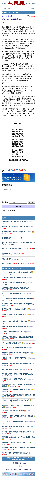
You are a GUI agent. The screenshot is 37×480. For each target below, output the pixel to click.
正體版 (33, 3)
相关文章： (5, 218)
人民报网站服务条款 (18, 463)
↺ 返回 (4, 3)
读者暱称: (5, 202)
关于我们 (18, 466)
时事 (13, 12)
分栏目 (8, 12)
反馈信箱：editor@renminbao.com (18, 469)
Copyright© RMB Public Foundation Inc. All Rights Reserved (18, 458)
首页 (3, 12)
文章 (17, 12)
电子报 (28, 3)
